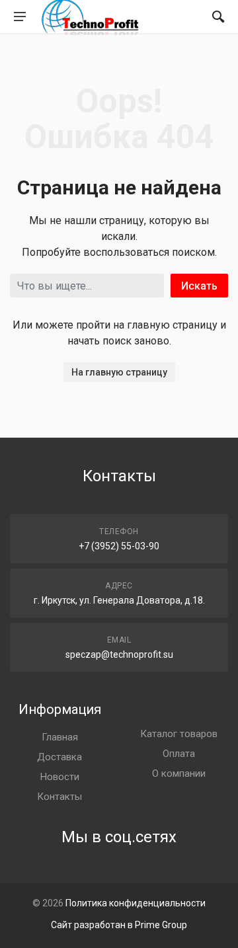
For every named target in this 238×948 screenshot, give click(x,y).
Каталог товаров (179, 734)
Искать (199, 286)
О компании (179, 773)
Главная (60, 737)
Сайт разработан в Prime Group (119, 925)
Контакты (59, 797)
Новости (59, 777)
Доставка (59, 757)
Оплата (179, 754)
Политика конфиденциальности (135, 903)
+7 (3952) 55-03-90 (119, 546)
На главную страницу (119, 372)
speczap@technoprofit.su (119, 654)
